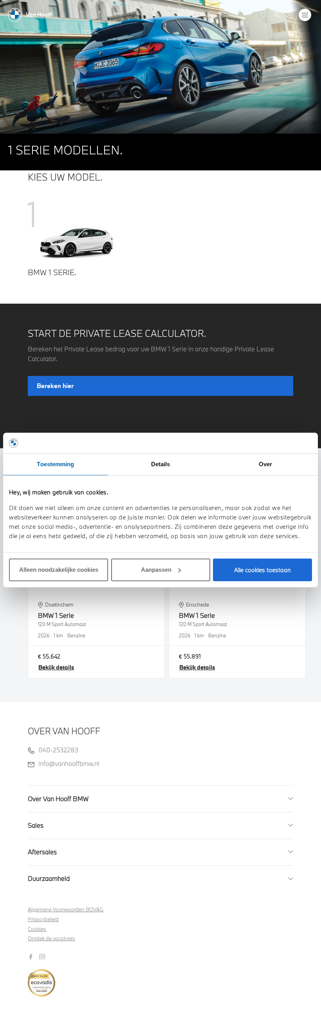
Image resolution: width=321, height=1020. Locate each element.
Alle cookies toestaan (262, 570)
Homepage (23, 32)
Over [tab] (265, 464)
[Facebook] (32, 956)
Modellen (58, 32)
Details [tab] (160, 464)
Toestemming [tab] (55, 464)
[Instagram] (43, 956)
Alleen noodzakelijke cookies (58, 569)
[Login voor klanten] (289, 15)
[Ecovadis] (161, 979)
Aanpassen (156, 569)
